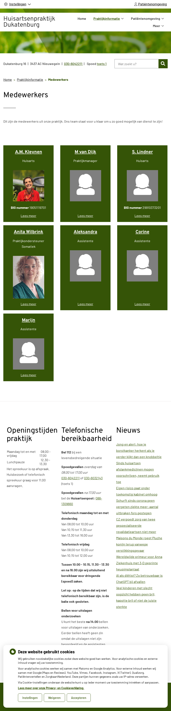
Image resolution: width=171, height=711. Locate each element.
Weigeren (54, 698)
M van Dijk (85, 152)
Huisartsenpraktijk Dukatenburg (29, 22)
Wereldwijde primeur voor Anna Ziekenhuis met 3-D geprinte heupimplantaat (139, 563)
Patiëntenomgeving (145, 18)
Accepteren (78, 698)
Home (82, 18)
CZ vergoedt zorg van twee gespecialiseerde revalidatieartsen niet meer (136, 525)
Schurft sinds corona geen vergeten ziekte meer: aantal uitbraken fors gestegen (137, 506)
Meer (156, 26)
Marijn (28, 320)
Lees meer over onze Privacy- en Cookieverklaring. (51, 688)
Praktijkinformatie (106, 18)
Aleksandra (85, 232)
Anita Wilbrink (28, 232)
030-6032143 (93, 478)
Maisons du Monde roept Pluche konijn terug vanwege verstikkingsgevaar (139, 544)
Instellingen (30, 698)
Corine (142, 232)
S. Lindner (142, 152)
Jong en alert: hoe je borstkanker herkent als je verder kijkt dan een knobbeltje (139, 450)
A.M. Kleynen (28, 152)
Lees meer (28, 216)
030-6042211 (70, 478)
